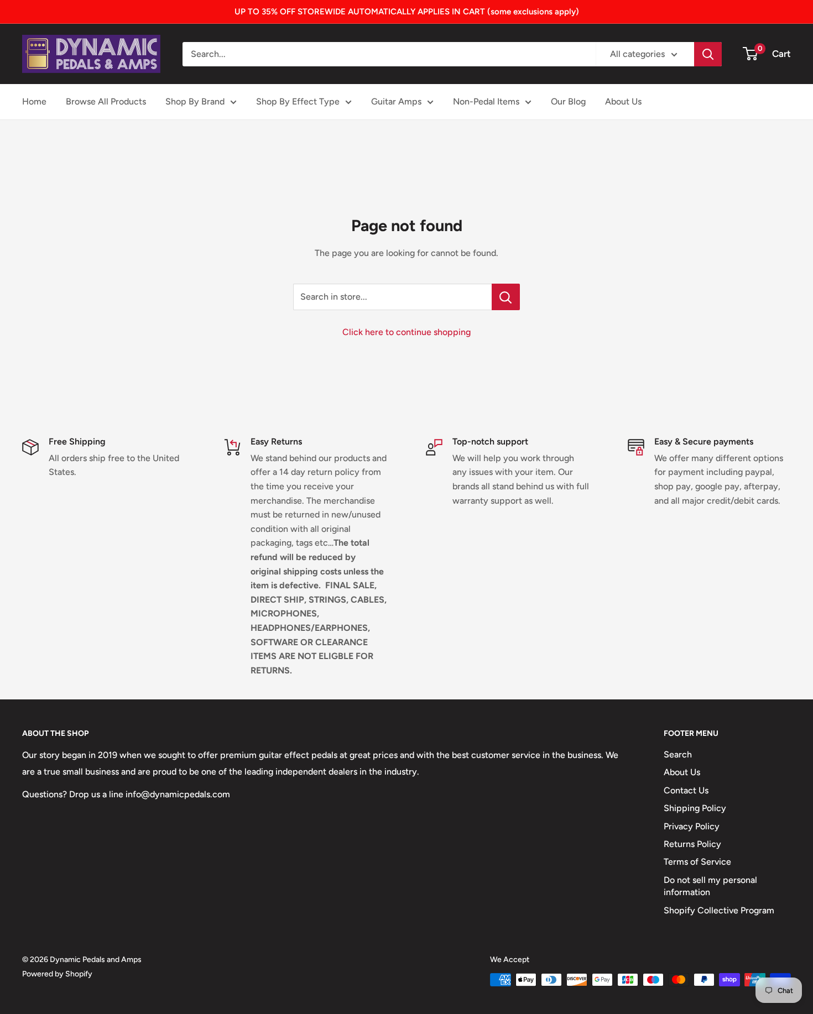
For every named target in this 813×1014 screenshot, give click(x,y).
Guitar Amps (396, 101)
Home (34, 101)
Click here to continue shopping (406, 332)
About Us (623, 101)
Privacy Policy (692, 826)
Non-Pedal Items (486, 101)
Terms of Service (697, 861)
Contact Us (686, 790)
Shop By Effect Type (298, 101)
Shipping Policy (695, 808)
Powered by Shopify (57, 974)
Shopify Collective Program (719, 910)
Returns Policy (692, 844)
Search (678, 754)
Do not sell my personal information (710, 886)
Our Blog (568, 101)
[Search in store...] (506, 297)
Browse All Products (106, 101)
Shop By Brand (195, 101)
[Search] (708, 54)
